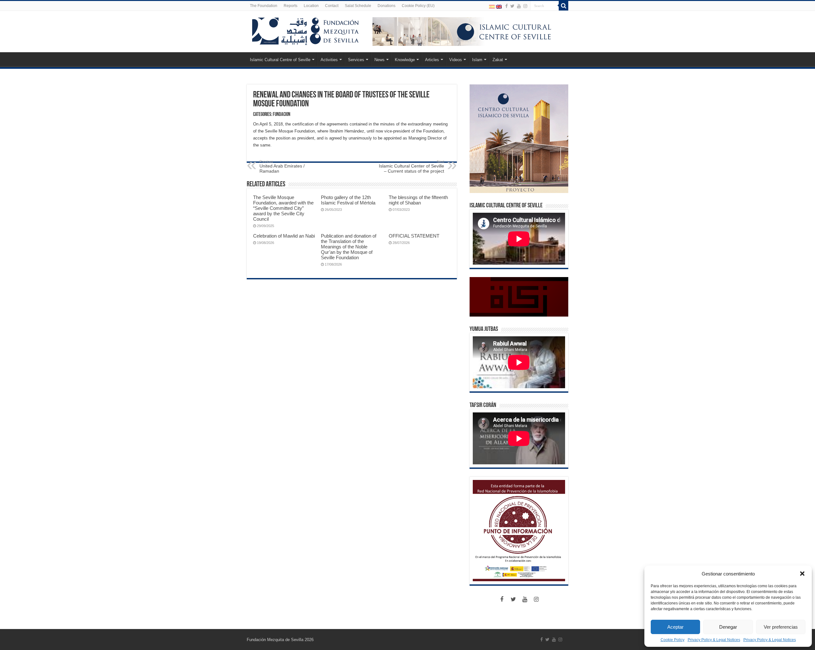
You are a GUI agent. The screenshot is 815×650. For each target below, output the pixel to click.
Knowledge (405, 59)
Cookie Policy (672, 640)
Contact (331, 6)
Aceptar (675, 627)
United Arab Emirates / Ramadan (282, 167)
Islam (477, 59)
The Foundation (263, 6)
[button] (802, 573)
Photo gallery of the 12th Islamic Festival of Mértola (348, 200)
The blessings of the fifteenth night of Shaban (418, 200)
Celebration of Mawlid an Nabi (284, 236)
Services (356, 59)
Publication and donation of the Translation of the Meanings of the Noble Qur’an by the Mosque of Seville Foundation (348, 246)
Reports (290, 6)
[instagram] (525, 6)
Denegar (728, 627)
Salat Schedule (358, 6)
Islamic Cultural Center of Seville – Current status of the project (411, 167)
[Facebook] (506, 6)
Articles (432, 59)
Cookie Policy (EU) (418, 6)
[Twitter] (512, 6)
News (379, 59)
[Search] (563, 6)
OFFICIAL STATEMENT (414, 236)
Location (311, 6)
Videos (455, 59)
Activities (329, 59)
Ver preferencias (781, 627)
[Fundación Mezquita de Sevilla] (306, 30)
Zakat (498, 59)
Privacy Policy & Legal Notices (714, 640)
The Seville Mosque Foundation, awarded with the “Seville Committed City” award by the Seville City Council (283, 208)
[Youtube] (518, 6)
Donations (386, 6)
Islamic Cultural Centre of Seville (280, 59)
